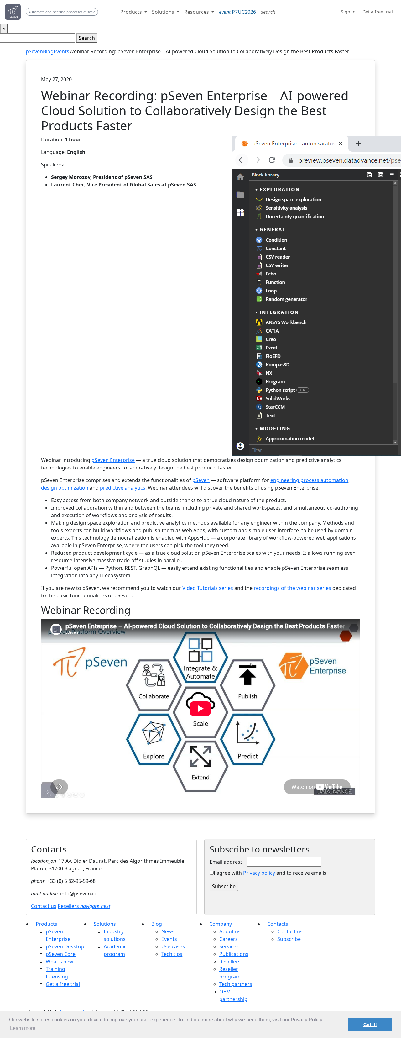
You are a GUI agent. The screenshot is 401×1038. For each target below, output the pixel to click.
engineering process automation (309, 480)
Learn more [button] (22, 1028)
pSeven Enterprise (113, 460)
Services (229, 946)
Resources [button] (197, 11)
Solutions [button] (163, 11)
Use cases (173, 946)
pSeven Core (61, 954)
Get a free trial (63, 984)
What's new (59, 961)
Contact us (43, 906)
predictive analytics (122, 487)
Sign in (348, 12)
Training (55, 969)
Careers (228, 939)
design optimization (64, 487)
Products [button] (131, 11)
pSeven (34, 51)
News (167, 931)
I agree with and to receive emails (270, 872)
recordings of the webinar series (292, 588)
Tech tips (171, 954)
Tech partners (235, 984)
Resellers (84, 906)
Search (87, 37)
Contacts (277, 923)
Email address (226, 861)
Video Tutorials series (207, 588)
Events (61, 51)
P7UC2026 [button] (237, 11)
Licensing (57, 976)
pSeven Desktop (65, 946)
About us (230, 931)
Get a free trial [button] (377, 12)
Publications (233, 954)
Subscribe (289, 939)
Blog (48, 51)
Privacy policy (259, 872)
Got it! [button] (370, 1024)
